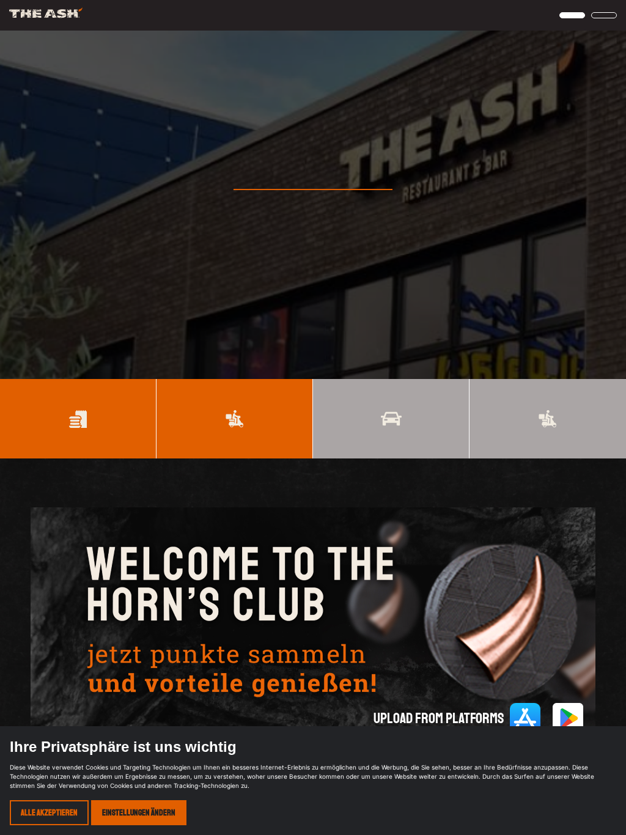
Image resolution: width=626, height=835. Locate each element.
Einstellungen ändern (138, 812)
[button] (572, 15)
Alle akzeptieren (49, 812)
